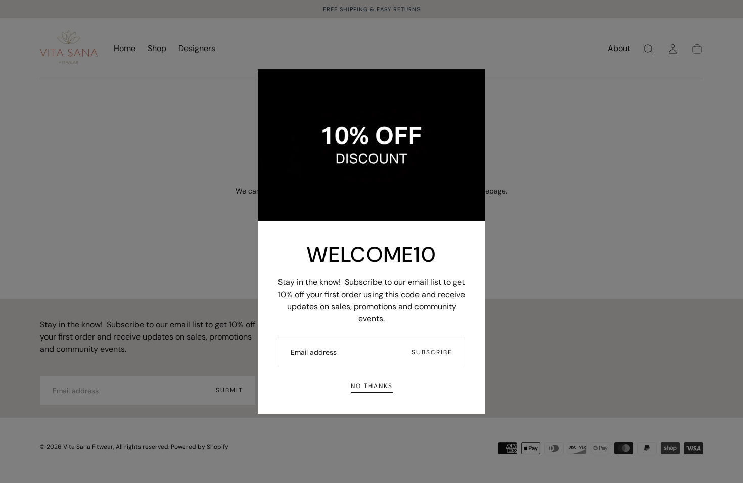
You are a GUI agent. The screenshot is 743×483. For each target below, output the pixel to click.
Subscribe (432, 352)
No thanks (372, 386)
